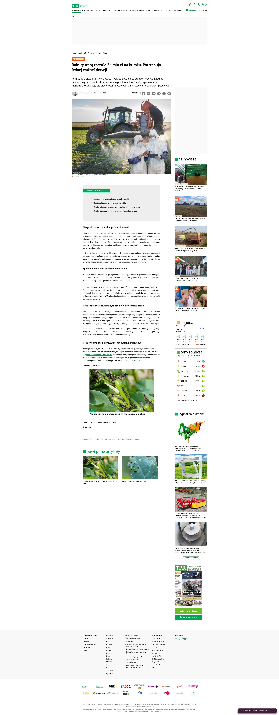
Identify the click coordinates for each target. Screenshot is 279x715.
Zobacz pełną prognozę (184, 344)
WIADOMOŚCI (87, 439)
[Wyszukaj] (203, 10)
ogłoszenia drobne (192, 414)
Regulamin (87, 647)
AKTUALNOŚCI (110, 439)
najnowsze (187, 159)
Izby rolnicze (103, 53)
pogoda (186, 322)
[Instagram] (194, 4)
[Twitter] (202, 4)
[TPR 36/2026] (188, 585)
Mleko (119, 10)
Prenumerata (157, 10)
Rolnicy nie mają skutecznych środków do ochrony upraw (117, 207)
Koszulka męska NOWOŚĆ (133, 660)
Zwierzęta (127, 10)
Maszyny (112, 10)
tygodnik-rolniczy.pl (79, 53)
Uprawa (105, 10)
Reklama (86, 641)
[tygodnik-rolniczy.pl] (80, 5)
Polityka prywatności (90, 644)
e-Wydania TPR (156, 656)
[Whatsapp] (164, 93)
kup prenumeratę (188, 617)
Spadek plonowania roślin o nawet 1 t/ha (110, 203)
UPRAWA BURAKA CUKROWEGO (128, 439)
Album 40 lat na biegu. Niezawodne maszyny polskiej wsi (135, 645)
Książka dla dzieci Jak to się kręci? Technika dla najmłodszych (135, 666)
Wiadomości (76, 10)
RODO (85, 650)
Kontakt (86, 638)
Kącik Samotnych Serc (158, 659)
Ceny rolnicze (144, 10)
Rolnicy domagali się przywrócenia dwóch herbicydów (116, 211)
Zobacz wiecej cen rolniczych (187, 400)
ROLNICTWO (99, 439)
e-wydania (167, 10)
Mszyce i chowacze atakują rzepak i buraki (111, 199)
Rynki (84, 10)
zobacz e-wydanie (188, 611)
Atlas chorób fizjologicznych (133, 657)
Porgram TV (155, 662)
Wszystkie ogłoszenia (191, 558)
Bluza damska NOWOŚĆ (132, 663)
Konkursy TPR (156, 653)
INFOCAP (135, 10)
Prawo (98, 10)
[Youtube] (198, 4)
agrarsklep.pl (156, 665)
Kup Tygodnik (129, 641)
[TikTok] (206, 4)
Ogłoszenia (177, 10)
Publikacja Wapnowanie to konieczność (137, 649)
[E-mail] (159, 93)
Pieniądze (90, 10)
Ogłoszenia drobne (157, 650)
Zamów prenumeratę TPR (133, 638)
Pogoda (154, 647)
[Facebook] (190, 4)
